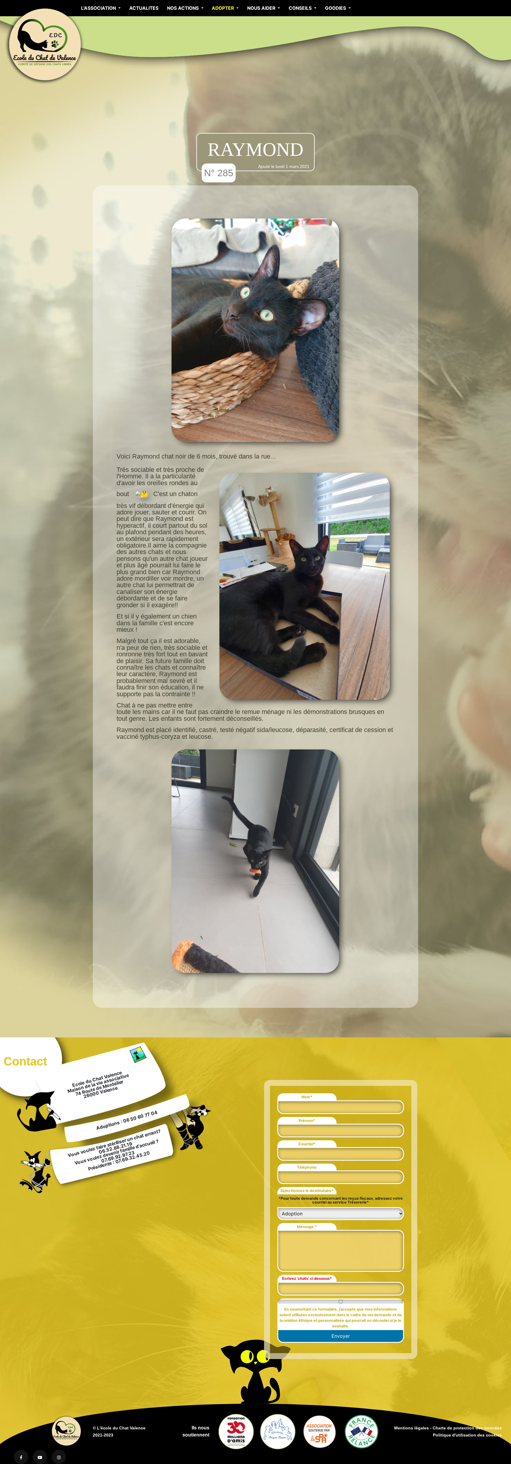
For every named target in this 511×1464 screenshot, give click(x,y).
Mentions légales (411, 1428)
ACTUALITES (144, 8)
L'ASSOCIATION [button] (99, 8)
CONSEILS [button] (301, 8)
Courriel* (306, 1144)
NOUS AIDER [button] (261, 8)
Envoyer (340, 1336)
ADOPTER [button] (223, 8)
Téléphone (307, 1167)
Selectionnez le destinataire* (307, 1190)
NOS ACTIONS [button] (183, 8)
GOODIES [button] (336, 8)
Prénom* (307, 1120)
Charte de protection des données (467, 1428)
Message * (307, 1227)
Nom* (307, 1097)
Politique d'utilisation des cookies (467, 1435)
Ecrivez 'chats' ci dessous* (307, 1278)
